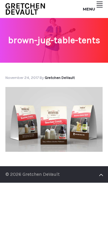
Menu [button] (89, 9)
